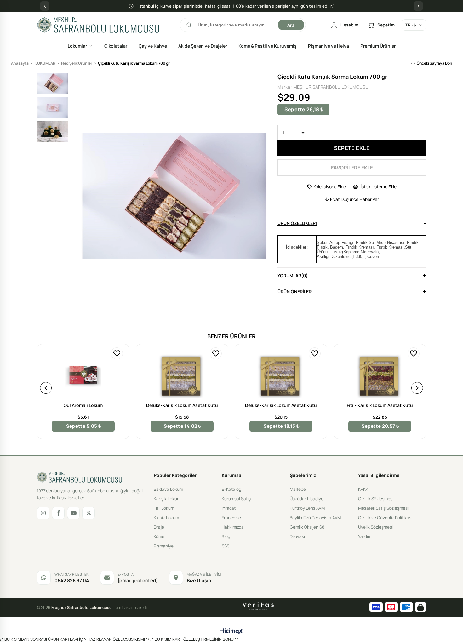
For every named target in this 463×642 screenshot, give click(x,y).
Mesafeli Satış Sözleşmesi (383, 508)
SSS (225, 546)
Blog (226, 536)
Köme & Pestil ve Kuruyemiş (267, 46)
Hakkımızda (233, 527)
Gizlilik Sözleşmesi (375, 499)
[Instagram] (43, 513)
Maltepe (298, 489)
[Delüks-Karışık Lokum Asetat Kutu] (182, 375)
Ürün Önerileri (295, 292)
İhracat (229, 508)
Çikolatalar (115, 46)
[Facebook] (58, 513)
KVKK (363, 489)
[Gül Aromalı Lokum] (83, 375)
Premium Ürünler (378, 46)
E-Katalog (231, 489)
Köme (159, 536)
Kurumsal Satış (236, 499)
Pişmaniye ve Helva (328, 46)
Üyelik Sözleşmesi (375, 527)
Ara (291, 25)
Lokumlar (77, 46)
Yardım (364, 536)
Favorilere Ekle (116, 353)
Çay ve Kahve (153, 46)
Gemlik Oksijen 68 (307, 527)
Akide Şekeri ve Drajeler (202, 46)
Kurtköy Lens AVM (307, 508)
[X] (88, 513)
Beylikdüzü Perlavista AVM (315, 517)
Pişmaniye (164, 546)
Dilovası (297, 536)
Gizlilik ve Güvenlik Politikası (385, 517)
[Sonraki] (418, 6)
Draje (159, 527)
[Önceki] (44, 6)
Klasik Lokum (166, 517)
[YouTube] (73, 513)
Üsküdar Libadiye (306, 499)
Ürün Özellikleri (297, 223)
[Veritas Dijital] (258, 606)
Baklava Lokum (168, 489)
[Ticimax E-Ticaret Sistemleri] (231, 631)
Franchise (231, 517)
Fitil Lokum (164, 508)
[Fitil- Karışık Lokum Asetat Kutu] (380, 375)
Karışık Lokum (167, 499)
